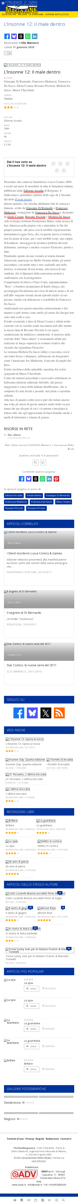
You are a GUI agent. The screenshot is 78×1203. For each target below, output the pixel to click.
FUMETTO (14, 655)
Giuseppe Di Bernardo (39, 208)
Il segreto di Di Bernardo (24, 613)
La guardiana (36, 14)
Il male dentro (23, 199)
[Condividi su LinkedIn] (35, 36)
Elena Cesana (15, 217)
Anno (7, 125)
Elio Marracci (30, 43)
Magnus (9, 1119)
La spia (10, 846)
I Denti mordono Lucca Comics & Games (34, 553)
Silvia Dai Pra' (9, 14)
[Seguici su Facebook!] (19, 713)
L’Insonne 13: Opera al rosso (23, 743)
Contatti (65, 1138)
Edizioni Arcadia (34, 190)
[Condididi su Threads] (21, 36)
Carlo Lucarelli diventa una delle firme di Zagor (34, 898)
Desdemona (12, 1103)
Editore (8, 117)
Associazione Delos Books (37, 1157)
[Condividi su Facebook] (7, 36)
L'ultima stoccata (16, 793)
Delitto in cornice (48, 846)
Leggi (33, 988)
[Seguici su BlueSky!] (32, 713)
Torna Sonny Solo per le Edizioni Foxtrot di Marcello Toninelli (37, 957)
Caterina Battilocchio (57, 14)
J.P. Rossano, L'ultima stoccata (24, 779)
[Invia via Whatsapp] (28, 36)
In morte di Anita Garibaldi (21, 933)
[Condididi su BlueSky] (14, 36)
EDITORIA (14, 543)
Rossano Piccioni (35, 217)
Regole (40, 1138)
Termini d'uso (15, 1138)
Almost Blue (45, 913)
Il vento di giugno (16, 913)
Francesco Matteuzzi (16, 501)
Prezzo (8, 141)
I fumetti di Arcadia (58, 764)
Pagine (7, 133)
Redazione (52, 1138)
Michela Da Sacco (59, 217)
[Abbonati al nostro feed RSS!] (59, 713)
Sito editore (14, 434)
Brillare (22, 14)
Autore (8, 78)
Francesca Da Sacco (47, 212)
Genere (8, 95)
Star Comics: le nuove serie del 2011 (32, 665)
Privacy (29, 1138)
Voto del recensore (15, 104)
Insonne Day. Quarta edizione (24, 764)
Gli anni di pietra (15, 866)
